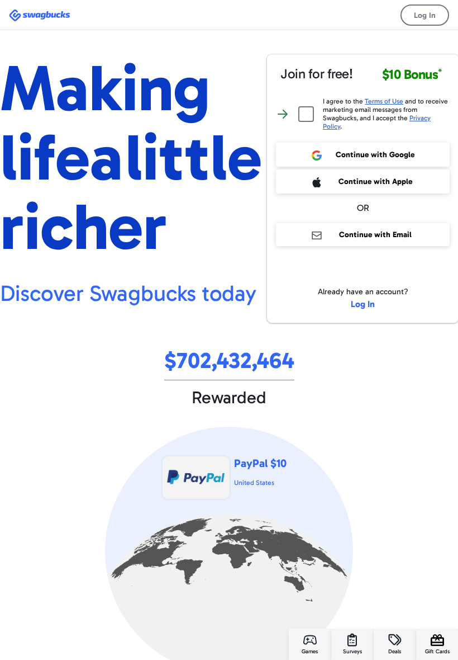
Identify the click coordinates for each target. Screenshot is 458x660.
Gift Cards (437, 651)
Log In (425, 15)
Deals (394, 651)
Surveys (352, 651)
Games (310, 651)
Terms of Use (384, 101)
